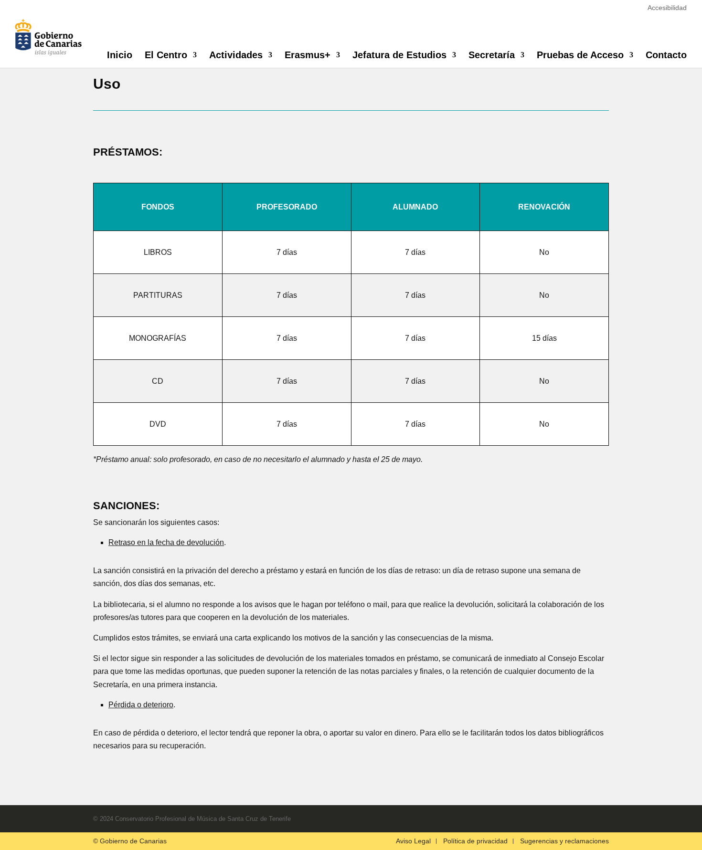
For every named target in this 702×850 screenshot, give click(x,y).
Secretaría (491, 56)
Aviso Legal (413, 841)
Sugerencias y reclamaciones (564, 841)
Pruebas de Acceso (580, 56)
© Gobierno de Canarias (130, 841)
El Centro (166, 56)
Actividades (236, 56)
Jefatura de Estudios (399, 56)
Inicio (119, 56)
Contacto (666, 56)
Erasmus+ (307, 56)
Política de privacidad (475, 841)
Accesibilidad (667, 7)
